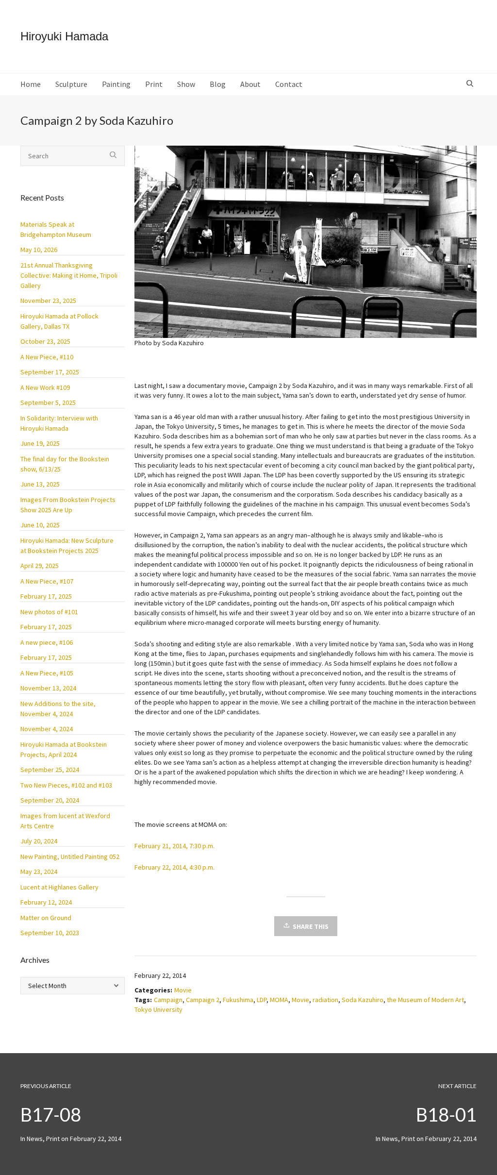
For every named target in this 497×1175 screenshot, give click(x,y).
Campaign (168, 999)
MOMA (279, 999)
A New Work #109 (45, 387)
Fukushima (238, 999)
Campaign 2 (202, 999)
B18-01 (446, 1114)
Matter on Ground (45, 917)
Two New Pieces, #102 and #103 (66, 785)
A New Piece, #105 (46, 673)
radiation (325, 999)
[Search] (471, 84)
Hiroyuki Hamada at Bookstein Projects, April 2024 (63, 749)
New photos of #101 (49, 611)
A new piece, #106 (46, 642)
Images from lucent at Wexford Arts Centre (65, 820)
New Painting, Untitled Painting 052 (69, 856)
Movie (183, 990)
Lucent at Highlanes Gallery (59, 887)
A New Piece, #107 (46, 581)
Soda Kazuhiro (362, 999)
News (390, 1138)
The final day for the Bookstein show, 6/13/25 (64, 463)
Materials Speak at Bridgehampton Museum (55, 229)
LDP (261, 999)
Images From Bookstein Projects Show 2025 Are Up (68, 504)
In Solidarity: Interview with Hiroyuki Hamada (59, 423)
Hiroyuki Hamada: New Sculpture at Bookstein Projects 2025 (67, 545)
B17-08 (50, 1114)
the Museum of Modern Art (425, 999)
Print (408, 1138)
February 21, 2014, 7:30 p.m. (174, 845)
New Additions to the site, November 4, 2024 (58, 708)
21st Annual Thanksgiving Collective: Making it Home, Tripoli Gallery (68, 275)
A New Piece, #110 (46, 356)
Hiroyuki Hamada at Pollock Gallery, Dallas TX (59, 321)
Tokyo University (158, 1009)
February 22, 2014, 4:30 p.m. (174, 867)
